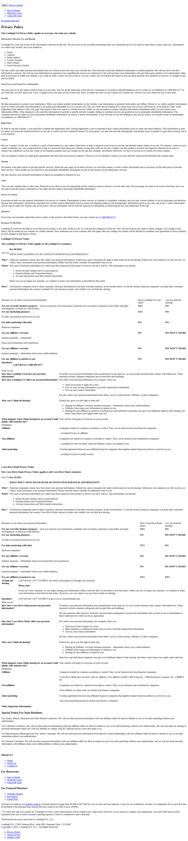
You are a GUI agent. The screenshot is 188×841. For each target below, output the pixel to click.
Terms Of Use (13, 834)
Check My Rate (14, 16)
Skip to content (16, 5)
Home (10, 760)
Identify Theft (13, 837)
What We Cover (14, 13)
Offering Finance (15, 794)
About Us (11, 763)
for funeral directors (10, 20)
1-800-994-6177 (108, 217)
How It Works (13, 10)
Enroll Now (12, 799)
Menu (4, 5)
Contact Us (12, 766)
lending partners (33, 804)
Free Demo (12, 796)
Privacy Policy (14, 832)
